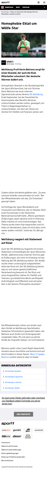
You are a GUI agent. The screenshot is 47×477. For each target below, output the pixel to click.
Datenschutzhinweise (9, 446)
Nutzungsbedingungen (10, 453)
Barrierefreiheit (7, 460)
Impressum (5, 442)
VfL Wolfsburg (36, 94)
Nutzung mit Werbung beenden (13, 457)
